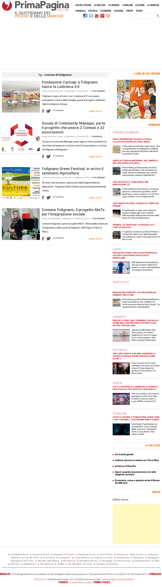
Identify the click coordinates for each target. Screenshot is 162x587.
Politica (92, 10)
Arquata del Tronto (87, 554)
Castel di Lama (136, 554)
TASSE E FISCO (121, 282)
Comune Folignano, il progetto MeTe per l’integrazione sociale (73, 212)
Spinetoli (100, 563)
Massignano (154, 557)
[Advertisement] (81, 44)
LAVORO (117, 249)
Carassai (121, 554)
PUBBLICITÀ (155, 574)
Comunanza (49, 557)
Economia (105, 10)
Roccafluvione (46, 563)
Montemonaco (124, 560)
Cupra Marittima (82, 557)
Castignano (152, 554)
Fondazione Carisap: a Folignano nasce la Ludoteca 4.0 (70, 84)
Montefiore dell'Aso (88, 560)
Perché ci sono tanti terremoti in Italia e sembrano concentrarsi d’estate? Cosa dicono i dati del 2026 (135, 323)
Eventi (129, 10)
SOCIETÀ (117, 383)
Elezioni (139, 5)
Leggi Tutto (95, 111)
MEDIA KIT (5, 574)
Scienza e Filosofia (125, 466)
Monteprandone (142, 560)
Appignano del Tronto (63, 554)
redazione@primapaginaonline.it (118, 579)
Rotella (60, 563)
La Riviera (113, 5)
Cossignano (64, 557)
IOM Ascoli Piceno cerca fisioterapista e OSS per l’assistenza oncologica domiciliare (135, 255)
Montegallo (107, 560)
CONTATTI (63, 582)
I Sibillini (127, 5)
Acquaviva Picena (40, 554)
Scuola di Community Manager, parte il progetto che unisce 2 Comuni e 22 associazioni (73, 127)
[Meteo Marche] (120, 499)
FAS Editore (40, 579)
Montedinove (69, 560)
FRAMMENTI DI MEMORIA (126, 132)
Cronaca (80, 10)
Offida (156, 560)
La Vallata (99, 5)
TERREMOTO (119, 316)
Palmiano (15, 563)
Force (110, 557)
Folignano (99, 91)
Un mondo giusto (124, 454)
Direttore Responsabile (80, 582)
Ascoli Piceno (83, 5)
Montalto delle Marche (48, 560)
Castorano (16, 557)
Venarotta (113, 563)
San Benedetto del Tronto (80, 563)
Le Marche (153, 5)
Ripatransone (30, 563)
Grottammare (123, 557)
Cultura (118, 10)
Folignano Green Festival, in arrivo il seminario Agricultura (72, 171)
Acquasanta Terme (19, 554)
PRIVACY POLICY (101, 582)
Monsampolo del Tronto (22, 560)
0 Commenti (58, 110)
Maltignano (138, 557)
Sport (139, 10)
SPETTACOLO (120, 350)
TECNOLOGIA (119, 413)
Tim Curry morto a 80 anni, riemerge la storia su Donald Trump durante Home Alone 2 (134, 356)
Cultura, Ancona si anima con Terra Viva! (137, 460)
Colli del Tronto (32, 557)
